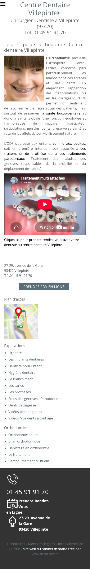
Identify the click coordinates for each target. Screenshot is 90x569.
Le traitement (19, 454)
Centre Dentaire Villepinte (45, 8)
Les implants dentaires (26, 359)
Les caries (16, 385)
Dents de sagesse (22, 405)
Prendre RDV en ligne (43, 286)
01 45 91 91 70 (49, 32)
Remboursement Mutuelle (29, 461)
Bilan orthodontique (24, 441)
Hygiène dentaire (21, 372)
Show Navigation (5, 5)
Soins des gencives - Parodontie (33, 398)
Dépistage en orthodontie (28, 448)
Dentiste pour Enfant (25, 366)
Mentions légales (41, 544)
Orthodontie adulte (23, 434)
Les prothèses (19, 392)
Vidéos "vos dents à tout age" (31, 418)
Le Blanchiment (20, 379)
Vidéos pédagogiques (25, 411)
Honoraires (16, 544)
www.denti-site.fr (45, 554)
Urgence (15, 352)
